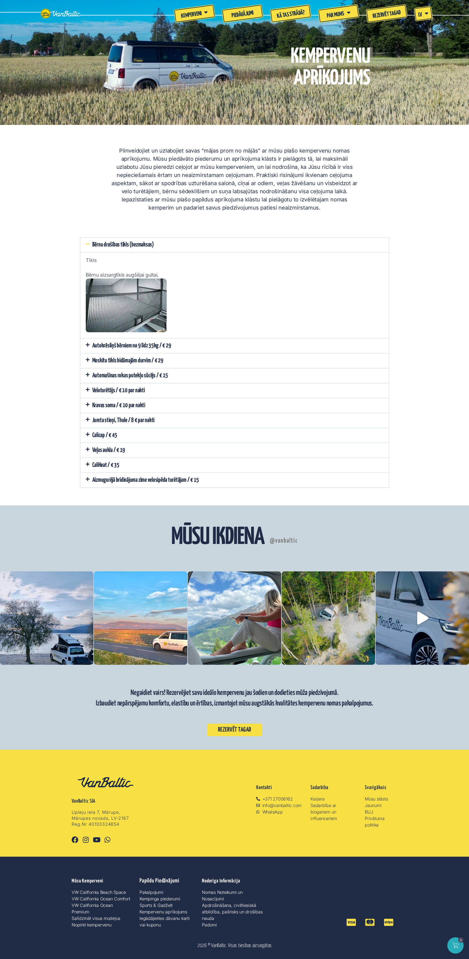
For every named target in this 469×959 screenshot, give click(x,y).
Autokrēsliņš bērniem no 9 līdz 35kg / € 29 (131, 346)
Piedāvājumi (242, 14)
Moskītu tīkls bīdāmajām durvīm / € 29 (127, 360)
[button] (234, 245)
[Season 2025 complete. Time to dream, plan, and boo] (46, 618)
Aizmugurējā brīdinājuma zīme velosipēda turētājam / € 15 (145, 480)
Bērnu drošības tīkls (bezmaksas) (123, 245)
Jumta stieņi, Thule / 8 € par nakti (123, 420)
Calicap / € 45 (105, 435)
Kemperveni (191, 15)
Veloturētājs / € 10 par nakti (118, 390)
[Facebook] (75, 839)
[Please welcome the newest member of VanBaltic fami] (422, 618)
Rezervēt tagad (386, 14)
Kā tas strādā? (291, 14)
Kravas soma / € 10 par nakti (118, 405)
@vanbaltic (284, 541)
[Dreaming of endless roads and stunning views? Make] (234, 618)
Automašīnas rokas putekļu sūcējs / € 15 (130, 375)
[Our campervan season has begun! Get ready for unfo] (328, 618)
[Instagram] (86, 839)
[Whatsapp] (107, 839)
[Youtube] (96, 839)
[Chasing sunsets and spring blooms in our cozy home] (140, 618)
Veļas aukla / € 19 (108, 450)
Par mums (335, 14)
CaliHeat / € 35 (105, 465)
